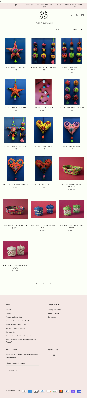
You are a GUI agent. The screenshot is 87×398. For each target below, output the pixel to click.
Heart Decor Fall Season (15, 184)
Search (8, 309)
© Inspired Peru (13, 391)
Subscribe (14, 370)
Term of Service (53, 313)
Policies (8, 313)
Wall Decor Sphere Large (71, 108)
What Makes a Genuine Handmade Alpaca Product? (21, 341)
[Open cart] (82, 15)
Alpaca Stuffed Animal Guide (16, 324)
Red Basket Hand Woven (15, 225)
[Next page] (50, 283)
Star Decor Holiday (15, 67)
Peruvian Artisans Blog (14, 317)
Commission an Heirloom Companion (19, 336)
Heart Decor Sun (43, 146)
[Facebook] (49, 355)
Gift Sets (77, 29)
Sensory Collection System (15, 328)
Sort (58, 29)
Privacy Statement (54, 309)
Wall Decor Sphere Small (43, 67)
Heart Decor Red (43, 184)
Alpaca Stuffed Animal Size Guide (18, 321)
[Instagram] (54, 355)
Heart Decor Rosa (71, 146)
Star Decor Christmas (15, 108)
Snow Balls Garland (43, 108)
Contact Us (52, 317)
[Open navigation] (4, 15)
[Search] (77, 15)
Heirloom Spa (10, 332)
